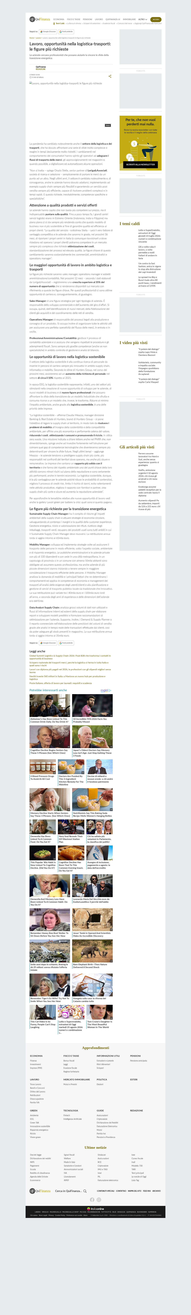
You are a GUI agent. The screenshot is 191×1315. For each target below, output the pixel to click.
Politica (102, 1079)
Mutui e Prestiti (70, 1084)
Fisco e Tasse (73, 20)
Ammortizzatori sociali (73, 1170)
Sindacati (102, 1155)
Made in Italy (69, 1162)
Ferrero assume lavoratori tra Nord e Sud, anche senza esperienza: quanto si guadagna (148, 459)
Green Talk (34, 1123)
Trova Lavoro (35, 1084)
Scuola (33, 1170)
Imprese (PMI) (36, 1068)
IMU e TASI (103, 1170)
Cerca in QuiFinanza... (68, 1191)
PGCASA (83, 1212)
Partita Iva (101, 1134)
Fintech (66, 1116)
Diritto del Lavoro (37, 1092)
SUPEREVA (152, 1212)
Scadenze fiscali (109, 23)
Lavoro (99, 20)
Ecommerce (35, 1180)
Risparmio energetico (39, 1130)
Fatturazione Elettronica (107, 1126)
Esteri (133, 1079)
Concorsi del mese (125, 23)
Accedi (156, 19)
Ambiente (34, 1116)
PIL (99, 1177)
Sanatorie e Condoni (72, 1166)
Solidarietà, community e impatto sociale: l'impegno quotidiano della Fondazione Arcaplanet (149, 368)
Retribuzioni (35, 1095)
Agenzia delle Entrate (39, 1177)
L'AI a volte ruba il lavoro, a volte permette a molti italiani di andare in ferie (147, 253)
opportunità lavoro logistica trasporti (52, 133)
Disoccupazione (37, 1099)
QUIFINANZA (131, 1212)
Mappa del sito (134, 1191)
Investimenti (35, 1064)
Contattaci (121, 1191)
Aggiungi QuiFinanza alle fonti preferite (150, 23)
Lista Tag (135, 1180)
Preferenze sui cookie (74, 1215)
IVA (65, 1173)
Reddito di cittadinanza (40, 1173)
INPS (32, 1162)
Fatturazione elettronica (108, 1180)
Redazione (136, 1111)
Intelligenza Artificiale (72, 1119)
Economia (58, 20)
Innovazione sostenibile (40, 1126)
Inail (133, 1162)
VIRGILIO (45, 1212)
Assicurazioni (102, 1116)
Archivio (156, 1191)
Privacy (51, 1215)
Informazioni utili (108, 1056)
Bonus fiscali (68, 1061)
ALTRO (141, 20)
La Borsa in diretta (74, 23)
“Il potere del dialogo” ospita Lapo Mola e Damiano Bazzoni (148, 352)
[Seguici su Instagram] (99, 1200)
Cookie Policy (60, 1215)
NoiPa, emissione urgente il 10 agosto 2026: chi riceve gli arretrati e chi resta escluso (148, 476)
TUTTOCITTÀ (106, 1212)
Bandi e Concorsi (37, 1088)
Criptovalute (102, 1119)
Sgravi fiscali (69, 1155)
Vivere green (35, 1137)
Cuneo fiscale (137, 1159)
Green (33, 1111)
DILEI (114, 1212)
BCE (99, 1162)
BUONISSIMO (142, 1212)
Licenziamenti (70, 1177)
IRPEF (66, 1180)
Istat (100, 1173)
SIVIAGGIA (121, 1212)
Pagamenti (34, 1166)
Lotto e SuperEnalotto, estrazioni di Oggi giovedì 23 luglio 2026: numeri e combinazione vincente (149, 236)
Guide (100, 1111)
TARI (134, 1170)
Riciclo (33, 1134)
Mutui (99, 1130)
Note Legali (43, 1215)
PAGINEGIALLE (55, 1212)
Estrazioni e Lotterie (105, 1061)
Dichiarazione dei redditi (40, 1159)
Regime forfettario (71, 1072)
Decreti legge (35, 1155)
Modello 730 (137, 1166)
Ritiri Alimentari (103, 1064)
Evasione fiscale (70, 1068)
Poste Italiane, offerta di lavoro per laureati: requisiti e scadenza (61, 683)
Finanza (33, 1061)
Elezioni (100, 1084)
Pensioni (87, 20)
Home (32, 38)
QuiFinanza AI (113, 20)
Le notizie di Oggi (139, 1177)
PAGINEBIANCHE (93, 1212)
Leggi (65, 1064)
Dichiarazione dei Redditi (107, 1123)
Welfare (67, 1159)
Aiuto (85, 1215)
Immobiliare (129, 20)
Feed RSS (147, 1191)
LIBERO (38, 1212)
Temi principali (138, 1173)
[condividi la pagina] (110, 76)
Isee (133, 1155)
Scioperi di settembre (92, 23)
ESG (32, 1119)
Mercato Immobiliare (76, 1079)
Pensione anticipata (138, 1061)
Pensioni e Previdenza (106, 1137)
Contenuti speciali (105, 1191)
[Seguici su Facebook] (92, 1200)
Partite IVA (34, 1103)
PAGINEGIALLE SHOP (70, 1212)
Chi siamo (34, 1215)
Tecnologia (70, 1111)
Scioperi (100, 1068)
